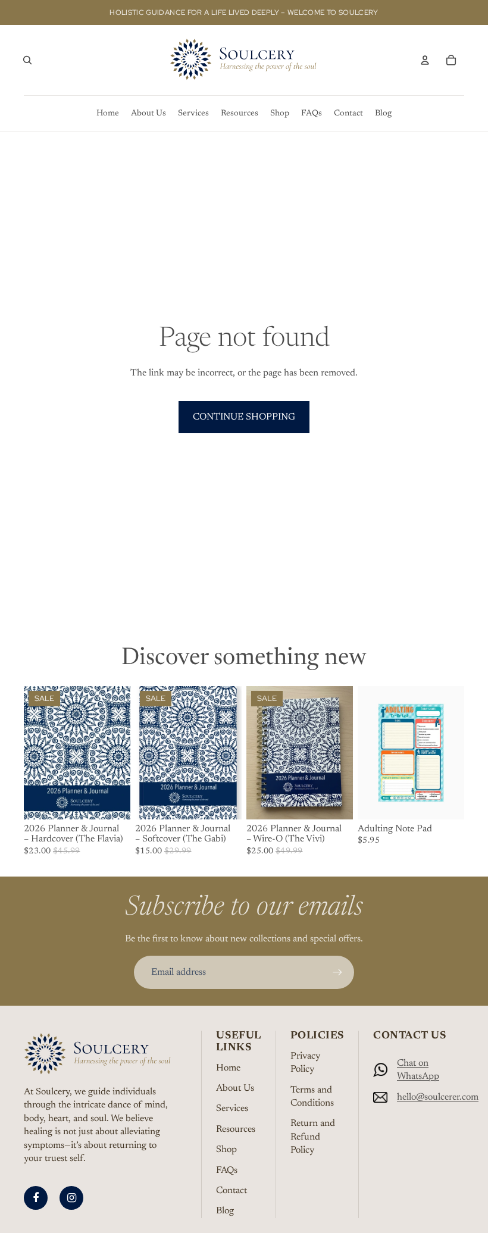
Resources (235, 1129)
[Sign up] (337, 972)
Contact (231, 1191)
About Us (235, 1088)
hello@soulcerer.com (437, 1097)
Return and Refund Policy (312, 1137)
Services (232, 1108)
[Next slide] (343, 753)
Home (228, 1068)
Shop (226, 1149)
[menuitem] (107, 114)
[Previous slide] (255, 753)
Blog (225, 1211)
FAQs (226, 1170)
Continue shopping (244, 417)
